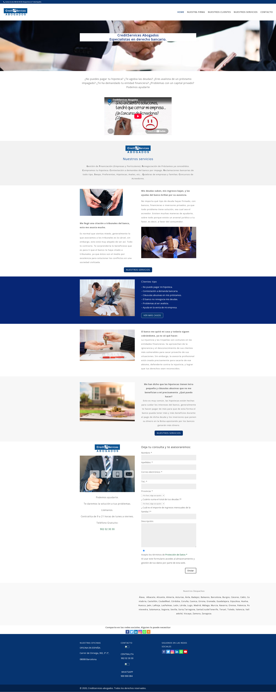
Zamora (197, 613)
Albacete (150, 597)
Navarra (223, 605)
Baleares (205, 597)
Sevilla (174, 609)
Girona (201, 601)
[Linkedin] (136, 632)
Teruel (222, 609)
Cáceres (235, 597)
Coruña (185, 601)
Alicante (161, 597)
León (175, 605)
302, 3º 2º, (104, 653)
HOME (180, 12)
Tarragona (189, 609)
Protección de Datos (176, 554)
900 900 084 (127, 676)
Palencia (241, 605)
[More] (148, 632)
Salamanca (154, 609)
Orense (232, 605)
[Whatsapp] (144, 632)
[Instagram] (140, 632)
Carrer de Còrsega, (89, 653)
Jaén (149, 605)
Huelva (244, 601)
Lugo (189, 605)
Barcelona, (216, 597)
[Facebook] (127, 632)
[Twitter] (132, 632)
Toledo (230, 609)
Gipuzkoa (235, 601)
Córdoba (175, 601)
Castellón (152, 601)
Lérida (183, 605)
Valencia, (241, 609)
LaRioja (156, 605)
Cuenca (193, 601)
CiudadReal (164, 601)
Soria (181, 609)
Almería (170, 597)
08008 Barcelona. (88, 659)
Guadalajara (223, 601)
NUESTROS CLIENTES (219, 12)
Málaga (206, 605)
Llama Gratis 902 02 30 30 (13, 2)
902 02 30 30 (107, 529)
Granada (211, 601)
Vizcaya (187, 613)
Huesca (142, 605)
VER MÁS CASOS (152, 315)
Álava (141, 597)
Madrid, (198, 605)
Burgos (226, 597)
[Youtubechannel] (185, 652)
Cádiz (243, 597)
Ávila (187, 597)
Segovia (165, 609)
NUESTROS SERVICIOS (246, 12)
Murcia (214, 605)
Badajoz (195, 597)
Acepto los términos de (164, 554)
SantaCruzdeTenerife (207, 609)
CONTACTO (266, 12)
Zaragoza (206, 613)
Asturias (179, 597)
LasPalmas (166, 605)
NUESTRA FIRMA (196, 12)
